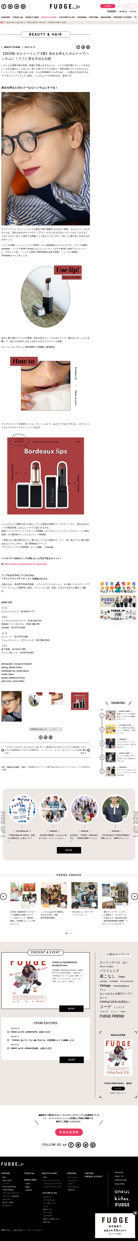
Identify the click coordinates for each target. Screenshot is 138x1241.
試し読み (118, 1088)
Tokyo (121, 977)
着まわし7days (7, 1202)
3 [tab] (71, 933)
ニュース (5, 1183)
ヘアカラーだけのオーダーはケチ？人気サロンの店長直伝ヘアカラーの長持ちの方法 (22, 750)
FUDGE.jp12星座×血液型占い (115, 1002)
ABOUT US (5, 1230)
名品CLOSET (7, 1180)
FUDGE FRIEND (112, 1016)
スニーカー (114, 1012)
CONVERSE (103, 981)
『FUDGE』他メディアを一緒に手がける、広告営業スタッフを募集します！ (43, 1040)
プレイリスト (48, 1212)
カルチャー (47, 1197)
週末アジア (47, 1209)
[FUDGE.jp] (65, 6)
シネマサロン (48, 1215)
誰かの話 (46, 1222)
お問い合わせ (18, 1230)
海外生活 (71, 1190)
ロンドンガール (110, 962)
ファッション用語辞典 (10, 1196)
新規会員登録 (69, 1132)
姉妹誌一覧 (119, 1176)
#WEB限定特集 (36, 729)
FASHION (5, 17)
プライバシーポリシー (35, 1230)
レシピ (70, 1183)
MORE (71, 1008)
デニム (103, 989)
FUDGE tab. (18, 17)
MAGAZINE (106, 17)
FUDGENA (81, 17)
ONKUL (123, 1012)
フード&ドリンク (49, 1203)
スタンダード (7, 1199)
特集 (1, 22)
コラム (45, 1206)
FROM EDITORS (121, 1180)
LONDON (28, 1190)
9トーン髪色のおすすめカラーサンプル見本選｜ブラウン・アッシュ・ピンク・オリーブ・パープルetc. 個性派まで (63, 750)
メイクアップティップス (57, 22)
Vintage (105, 985)
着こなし (108, 976)
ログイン (129, 6)
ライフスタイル (49, 1200)
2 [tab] (69, 933)
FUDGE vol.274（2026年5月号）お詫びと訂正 (30, 1032)
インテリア (119, 1007)
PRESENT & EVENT (122, 17)
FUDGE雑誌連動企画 (121, 986)
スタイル (104, 1011)
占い (125, 962)
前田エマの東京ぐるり (51, 1219)
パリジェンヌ (109, 970)
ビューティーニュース (15, 22)
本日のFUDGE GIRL (127, 981)
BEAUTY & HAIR (49, 17)
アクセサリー (7, 1205)
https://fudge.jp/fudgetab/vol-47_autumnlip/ (25, 564)
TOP (3, 767)
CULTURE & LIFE (67, 17)
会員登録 (107, 6)
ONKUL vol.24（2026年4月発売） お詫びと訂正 (31, 1048)
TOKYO (27, 1184)
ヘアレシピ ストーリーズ (35, 22)
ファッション (73, 1177)
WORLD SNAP (32, 17)
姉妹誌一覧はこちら (117, 1093)
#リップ (57, 729)
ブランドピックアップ (10, 1193)
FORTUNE (93, 17)
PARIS (27, 1187)
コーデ (105, 1007)
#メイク (48, 729)
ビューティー (73, 1180)
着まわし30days (106, 966)
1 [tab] (66, 933)
